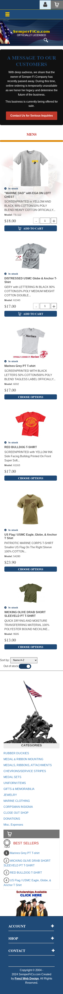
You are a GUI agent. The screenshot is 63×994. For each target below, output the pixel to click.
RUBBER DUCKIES (16, 753)
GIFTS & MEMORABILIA (19, 788)
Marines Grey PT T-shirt (24, 853)
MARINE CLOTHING (17, 800)
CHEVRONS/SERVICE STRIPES (25, 771)
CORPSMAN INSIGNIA (18, 806)
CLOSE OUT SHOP (16, 812)
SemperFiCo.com (30, 974)
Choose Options (30, 397)
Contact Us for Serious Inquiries (31, 115)
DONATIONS (12, 818)
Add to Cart (33, 228)
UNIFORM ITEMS (15, 783)
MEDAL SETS (12, 777)
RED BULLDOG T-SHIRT (26, 872)
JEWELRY (10, 794)
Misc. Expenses (13, 824)
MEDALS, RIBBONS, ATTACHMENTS (28, 765)
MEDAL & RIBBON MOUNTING (23, 759)
